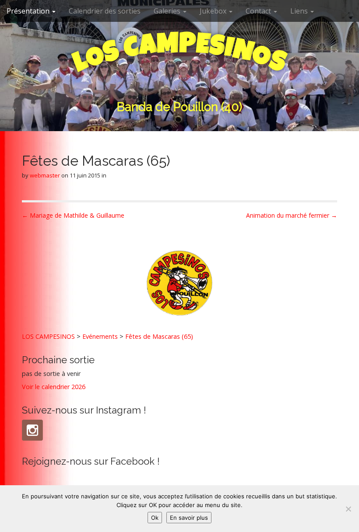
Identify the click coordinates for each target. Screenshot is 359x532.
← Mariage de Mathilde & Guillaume (73, 215)
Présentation (29, 11)
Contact (259, 11)
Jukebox (214, 11)
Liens (300, 11)
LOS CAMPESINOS (48, 336)
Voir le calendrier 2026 (53, 386)
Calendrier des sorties (105, 11)
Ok (154, 517)
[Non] (348, 508)
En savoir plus (189, 517)
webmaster (45, 175)
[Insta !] (32, 430)
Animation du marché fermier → (291, 215)
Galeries (168, 11)
